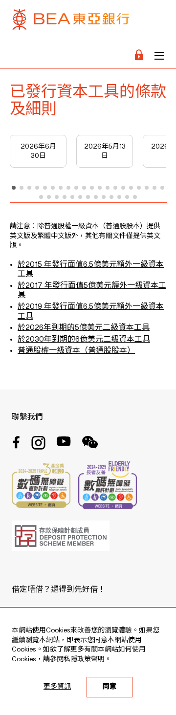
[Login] (139, 55)
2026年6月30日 (38, 151)
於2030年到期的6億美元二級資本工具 (84, 340)
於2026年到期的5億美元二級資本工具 (84, 328)
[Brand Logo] (71, 22)
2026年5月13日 (105, 151)
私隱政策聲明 (84, 659)
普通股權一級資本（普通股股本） (76, 351)
